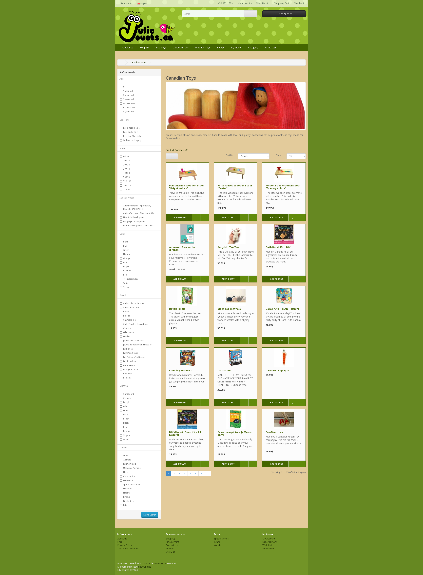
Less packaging (130, 132)
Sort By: (229, 155)
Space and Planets (131, 484)
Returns (170, 548)
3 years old (128, 99)
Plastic (126, 422)
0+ (124, 86)
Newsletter (268, 548)
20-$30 (126, 164)
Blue (125, 245)
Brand (217, 541)
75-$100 (127, 181)
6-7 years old (129, 107)
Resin (125, 427)
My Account (268, 538)
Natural (126, 254)
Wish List (267, 545)
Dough (126, 402)
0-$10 (126, 156)
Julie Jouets (128, 348)
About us (122, 538)
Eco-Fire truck (274, 432)
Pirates (126, 497)
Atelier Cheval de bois (133, 303)
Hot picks (145, 47)
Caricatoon (224, 370)
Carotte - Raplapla (277, 370)
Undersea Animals (131, 468)
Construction (129, 476)
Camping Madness (180, 370)
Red (125, 274)
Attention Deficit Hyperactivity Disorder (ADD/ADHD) (137, 207)
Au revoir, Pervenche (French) (182, 248)
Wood (126, 439)
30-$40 (126, 168)
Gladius (126, 336)
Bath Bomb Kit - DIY (278, 247)
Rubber (126, 431)
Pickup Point (172, 541)
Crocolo (127, 328)
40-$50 (126, 173)
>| (207, 473)
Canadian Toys (181, 47)
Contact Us (172, 545)
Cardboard (128, 394)
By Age (221, 47)
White (126, 283)
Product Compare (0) (177, 150)
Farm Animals (129, 463)
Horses (126, 472)
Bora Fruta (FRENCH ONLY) (282, 308)
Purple (126, 266)
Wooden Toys (202, 47)
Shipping (170, 538)
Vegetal (126, 435)
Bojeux (126, 315)
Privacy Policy (124, 545)
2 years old (128, 95)
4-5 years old (129, 103)
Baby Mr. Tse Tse (228, 247)
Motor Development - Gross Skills (138, 225)
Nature (126, 492)
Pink (125, 262)
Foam (126, 410)
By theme (236, 47)
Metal (125, 414)
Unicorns (127, 488)
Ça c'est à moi (129, 319)
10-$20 (126, 160)
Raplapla (127, 377)
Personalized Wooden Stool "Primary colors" (283, 187)
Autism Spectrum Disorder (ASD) (138, 213)
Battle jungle (177, 308)
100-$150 (127, 185)
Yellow (126, 287)
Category (253, 47)
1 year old (128, 91)
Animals (127, 459)
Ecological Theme (131, 127)
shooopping (144, 566)
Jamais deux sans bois (133, 340)
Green (126, 250)
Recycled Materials (132, 136)
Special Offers (221, 538)
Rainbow (127, 270)
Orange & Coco (130, 369)
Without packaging (132, 140)
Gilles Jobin (128, 332)
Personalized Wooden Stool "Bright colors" (186, 187)
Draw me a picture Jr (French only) (235, 433)
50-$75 (126, 177)
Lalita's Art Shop (130, 353)
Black (125, 241)
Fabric (126, 406)
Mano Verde (129, 365)
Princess (127, 505)
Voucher (218, 545)
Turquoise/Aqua (130, 279)
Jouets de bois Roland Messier (137, 344)
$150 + (126, 189)
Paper (126, 418)
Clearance (127, 47)
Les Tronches (129, 361)
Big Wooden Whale (229, 308)
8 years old (128, 111)
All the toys (270, 47)
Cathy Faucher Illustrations (135, 324)
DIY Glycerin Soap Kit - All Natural (185, 433)
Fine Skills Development (134, 217)
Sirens (126, 455)
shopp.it (146, 563)
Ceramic (127, 398)
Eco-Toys (161, 47)
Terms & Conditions (128, 548)
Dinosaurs (128, 480)
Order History (269, 541)
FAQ (119, 541)
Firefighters (128, 501)
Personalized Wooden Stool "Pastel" (234, 187)
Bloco (126, 311)
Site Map (170, 551)
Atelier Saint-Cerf (131, 307)
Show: (279, 155)
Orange (126, 258)
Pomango (127, 373)
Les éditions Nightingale (134, 357)
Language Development (134, 221)
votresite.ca (160, 563)
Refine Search (149, 514)
